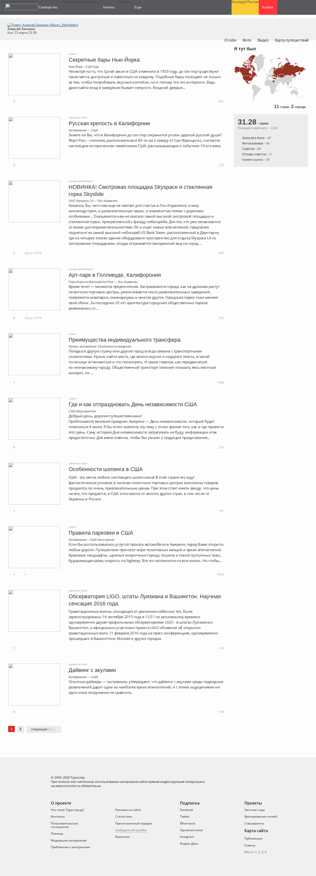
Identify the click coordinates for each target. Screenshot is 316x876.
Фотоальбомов (252, 143)
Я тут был (245, 48)
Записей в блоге (253, 138)
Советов (248, 149)
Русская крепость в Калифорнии (109, 123)
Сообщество (48, 7)
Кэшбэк (267, 7)
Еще (138, 7)
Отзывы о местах (254, 154)
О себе (230, 40)
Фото (246, 40)
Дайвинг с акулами (92, 670)
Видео (263, 40)
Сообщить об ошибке (131, 830)
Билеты (109, 7)
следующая (43, 729)
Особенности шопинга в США (106, 469)
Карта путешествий (292, 40)
